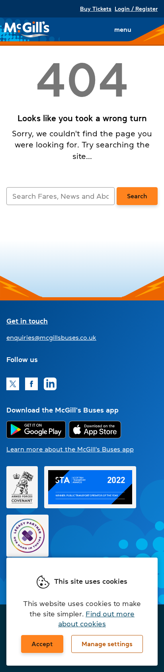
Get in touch (27, 321)
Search (137, 196)
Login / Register (136, 9)
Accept (42, 644)
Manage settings (107, 644)
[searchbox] (60, 196)
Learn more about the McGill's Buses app (70, 449)
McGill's (27, 29)
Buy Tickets (95, 9)
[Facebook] (31, 384)
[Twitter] (12, 384)
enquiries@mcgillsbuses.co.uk (51, 337)
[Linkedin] (50, 384)
